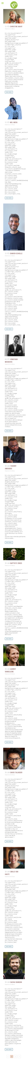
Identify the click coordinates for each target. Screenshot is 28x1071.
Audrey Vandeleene (10, 670)
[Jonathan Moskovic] (14, 345)
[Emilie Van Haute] (14, 858)
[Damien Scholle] (14, 226)
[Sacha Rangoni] (14, 965)
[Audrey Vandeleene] (14, 655)
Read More (9, 92)
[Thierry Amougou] (14, 449)
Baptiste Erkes (16, 563)
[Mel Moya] (14, 108)
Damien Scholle (16, 253)
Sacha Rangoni (16, 982)
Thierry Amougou (10, 467)
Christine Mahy (16, 26)
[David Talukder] (14, 758)
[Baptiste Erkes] (14, 554)
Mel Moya (13, 122)
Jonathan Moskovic (11, 360)
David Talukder (16, 772)
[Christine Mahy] (14, 16)
